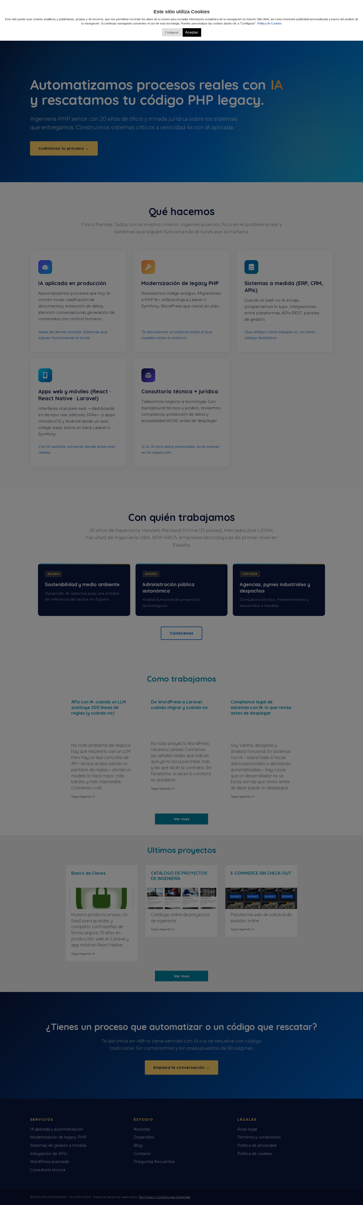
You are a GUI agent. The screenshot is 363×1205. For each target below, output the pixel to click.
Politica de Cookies (269, 23)
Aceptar (191, 32)
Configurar (172, 32)
